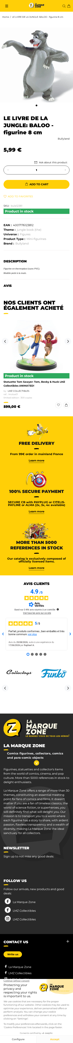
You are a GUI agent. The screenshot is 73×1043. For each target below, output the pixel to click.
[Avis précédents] (2, 634)
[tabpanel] (36, 65)
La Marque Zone (24, 902)
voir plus (32, 634)
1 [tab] (36, 105)
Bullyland (63, 138)
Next (67, 341)
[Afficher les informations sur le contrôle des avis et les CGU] (57, 609)
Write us (12, 954)
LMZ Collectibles (18, 391)
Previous (5, 341)
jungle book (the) (29, 229)
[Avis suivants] (70, 634)
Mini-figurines (36, 239)
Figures (25, 234)
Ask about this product (53, 162)
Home (5, 17)
